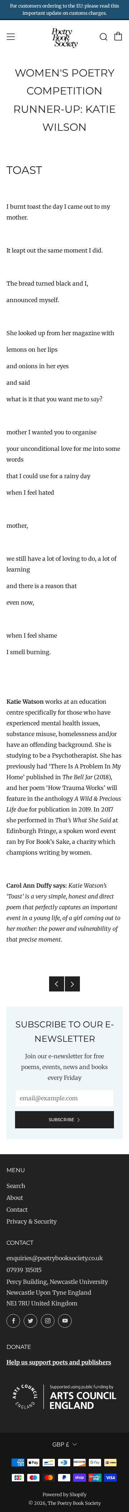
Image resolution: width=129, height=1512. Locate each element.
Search (15, 1185)
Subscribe (61, 1119)
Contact (17, 1209)
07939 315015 (24, 1269)
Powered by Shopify (64, 1494)
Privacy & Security (31, 1221)
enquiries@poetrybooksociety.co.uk (54, 1258)
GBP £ (60, 1445)
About (14, 1197)
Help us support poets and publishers (58, 1362)
